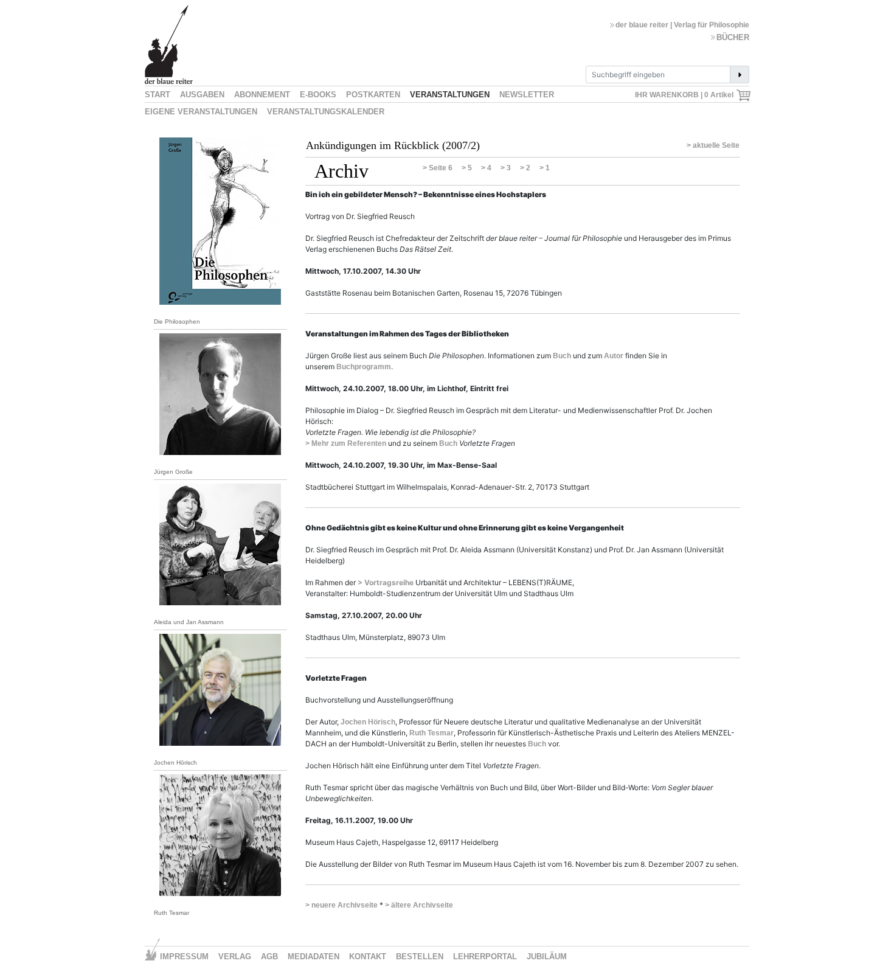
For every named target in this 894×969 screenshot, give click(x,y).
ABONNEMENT (262, 94)
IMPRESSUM (184, 956)
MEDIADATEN (313, 956)
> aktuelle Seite (713, 145)
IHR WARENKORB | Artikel (685, 95)
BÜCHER (732, 37)
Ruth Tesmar (431, 733)
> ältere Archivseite (419, 905)
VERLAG (234, 956)
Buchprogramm (363, 367)
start (157, 94)
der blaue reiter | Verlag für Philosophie (682, 25)
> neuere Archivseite (341, 905)
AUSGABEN (202, 94)
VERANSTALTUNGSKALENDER (325, 111)
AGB (269, 956)
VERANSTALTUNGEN (450, 94)
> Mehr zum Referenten (345, 443)
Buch (562, 356)
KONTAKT (367, 956)
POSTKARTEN (373, 94)
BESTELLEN (419, 956)
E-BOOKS (318, 94)
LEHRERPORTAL (485, 956)
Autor (613, 356)
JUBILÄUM (547, 956)
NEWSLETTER (526, 94)
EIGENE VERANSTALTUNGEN (201, 111)
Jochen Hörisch (368, 722)
